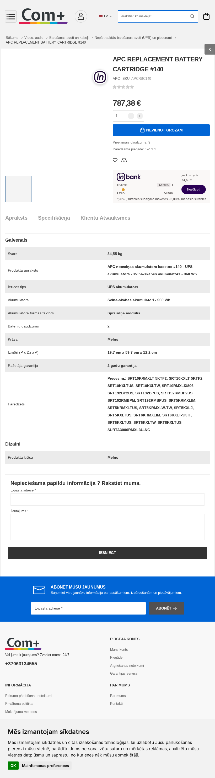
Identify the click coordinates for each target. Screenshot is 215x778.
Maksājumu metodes (21, 712)
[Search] (192, 16)
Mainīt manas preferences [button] (45, 765)
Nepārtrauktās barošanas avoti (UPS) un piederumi (134, 38)
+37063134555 (21, 663)
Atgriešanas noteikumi (127, 666)
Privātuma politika (19, 704)
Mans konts (119, 650)
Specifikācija (54, 218)
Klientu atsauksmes (105, 218)
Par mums (118, 696)
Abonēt (163, 608)
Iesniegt (107, 553)
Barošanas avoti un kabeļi (69, 38)
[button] (81, 16)
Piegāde (116, 657)
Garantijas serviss (124, 673)
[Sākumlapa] (43, 16)
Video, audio (34, 38)
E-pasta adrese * (23, 490)
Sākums (12, 38)
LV (106, 16)
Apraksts (16, 218)
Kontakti (116, 704)
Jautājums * (19, 511)
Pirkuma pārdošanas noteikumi (28, 696)
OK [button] (13, 765)
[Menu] (11, 16)
